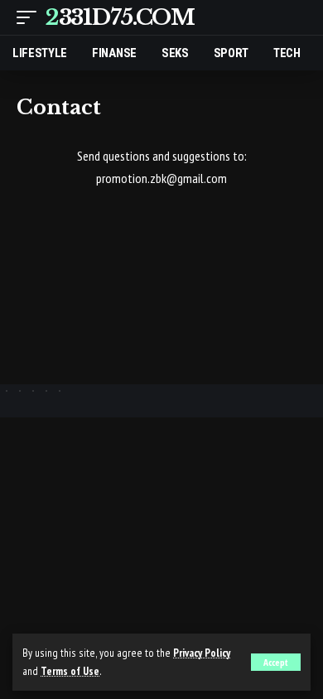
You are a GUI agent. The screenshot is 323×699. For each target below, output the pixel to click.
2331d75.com (120, 17)
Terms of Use (70, 670)
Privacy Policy (201, 652)
